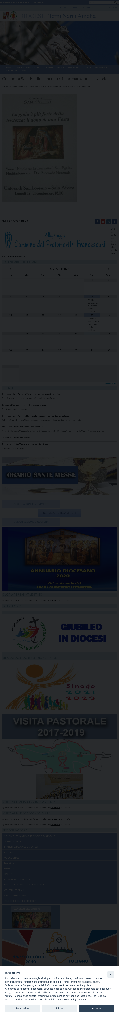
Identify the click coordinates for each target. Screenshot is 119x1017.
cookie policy (69, 999)
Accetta (96, 1008)
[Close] (110, 974)
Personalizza (22, 1008)
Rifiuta (59, 1008)
